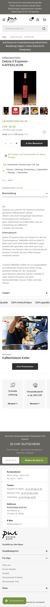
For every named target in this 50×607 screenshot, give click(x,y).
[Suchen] (44, 28)
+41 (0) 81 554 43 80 (29, 493)
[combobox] (25, 28)
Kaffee (4, 37)
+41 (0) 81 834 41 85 (33, 489)
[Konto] (37, 19)
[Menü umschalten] (4, 19)
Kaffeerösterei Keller (11, 57)
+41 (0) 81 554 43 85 (27, 497)
